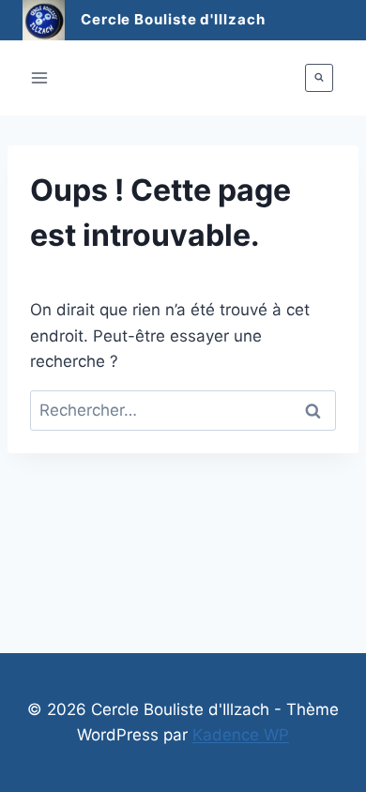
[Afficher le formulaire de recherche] (319, 78)
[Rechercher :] (183, 410)
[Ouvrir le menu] (40, 77)
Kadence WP (240, 734)
